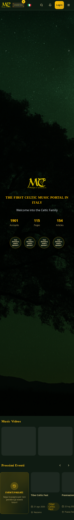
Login (59, 4)
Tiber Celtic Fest (39, 495)
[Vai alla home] (6, 5)
